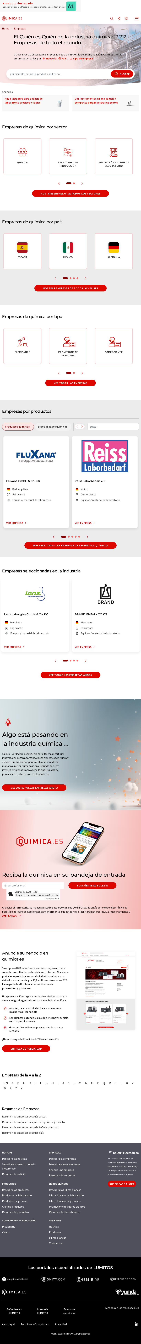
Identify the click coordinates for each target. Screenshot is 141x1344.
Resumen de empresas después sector (24, 1116)
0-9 (5, 1083)
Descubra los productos (16, 1190)
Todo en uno (56, 1243)
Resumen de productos (15, 1212)
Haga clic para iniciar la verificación (37, 895)
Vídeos (6, 1232)
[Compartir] (119, 19)
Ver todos (9, 916)
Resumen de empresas (62, 1175)
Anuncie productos (13, 1206)
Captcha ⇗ (52, 899)
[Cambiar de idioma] (126, 19)
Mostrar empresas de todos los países (70, 288)
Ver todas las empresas (70, 383)
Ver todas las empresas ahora (70, 675)
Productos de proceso (15, 1201)
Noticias (54, 1226)
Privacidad (61, 1324)
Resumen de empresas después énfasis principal (30, 1127)
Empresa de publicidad (26, 1048)
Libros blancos (57, 1237)
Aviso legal (8, 1324)
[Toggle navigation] (136, 19)
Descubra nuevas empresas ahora (34, 787)
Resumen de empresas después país (23, 1132)
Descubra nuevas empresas (64, 1164)
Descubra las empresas (62, 1158)
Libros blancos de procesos (65, 1201)
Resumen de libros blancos (64, 1212)
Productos (55, 1232)
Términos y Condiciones (35, 1324)
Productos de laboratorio (17, 1195)
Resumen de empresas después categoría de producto (33, 1122)
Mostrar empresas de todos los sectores (70, 193)
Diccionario (8, 1226)
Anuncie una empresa (61, 1170)
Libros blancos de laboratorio (66, 1195)
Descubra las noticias (14, 1158)
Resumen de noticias (14, 1174)
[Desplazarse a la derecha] (82, 426)
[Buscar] (111, 19)
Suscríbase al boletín (92, 885)
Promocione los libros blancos (67, 1206)
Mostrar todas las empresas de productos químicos (70, 545)
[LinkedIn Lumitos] (136, 1324)
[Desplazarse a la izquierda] (77, 426)
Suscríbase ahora (121, 1184)
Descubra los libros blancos (65, 1190)
